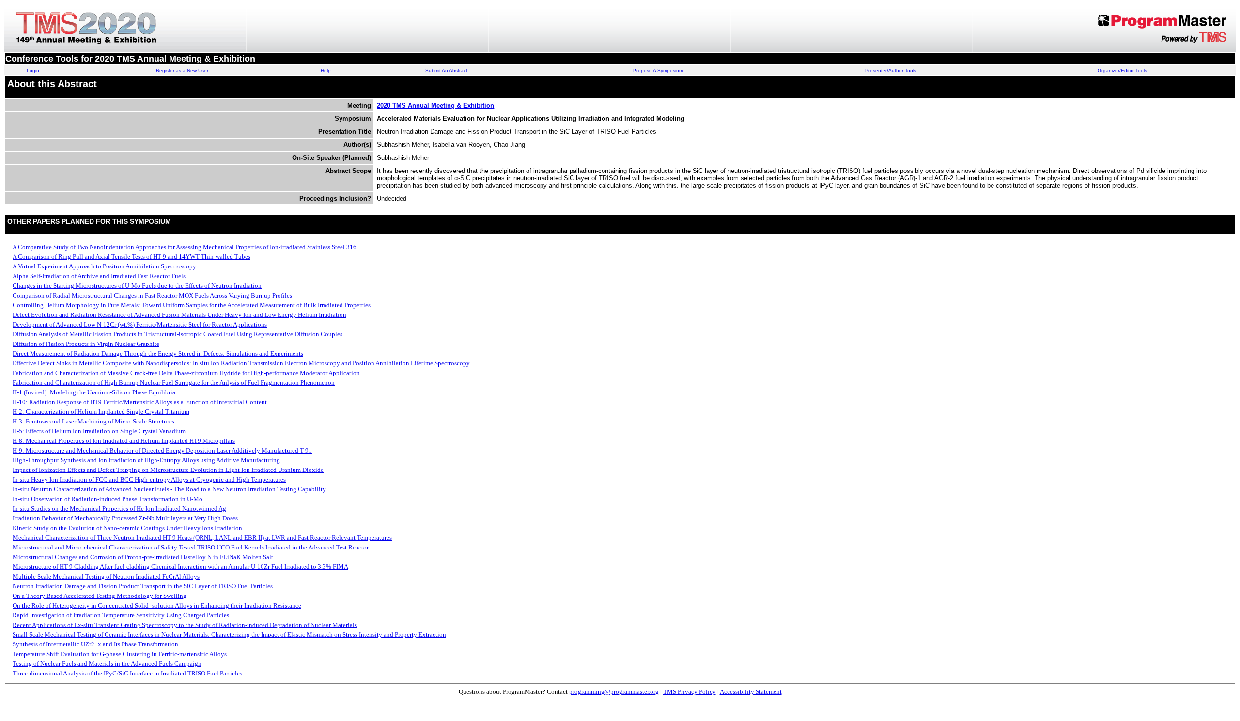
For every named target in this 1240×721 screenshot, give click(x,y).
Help (326, 70)
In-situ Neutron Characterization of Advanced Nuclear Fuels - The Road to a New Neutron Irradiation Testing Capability (169, 489)
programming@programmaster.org (614, 691)
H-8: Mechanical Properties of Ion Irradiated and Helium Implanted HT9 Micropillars (124, 440)
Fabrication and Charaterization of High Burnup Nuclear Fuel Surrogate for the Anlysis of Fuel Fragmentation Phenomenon (174, 382)
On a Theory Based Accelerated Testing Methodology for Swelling (99, 595)
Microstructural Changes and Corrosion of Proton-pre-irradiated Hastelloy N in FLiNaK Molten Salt (143, 557)
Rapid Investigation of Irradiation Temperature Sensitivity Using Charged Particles (121, 615)
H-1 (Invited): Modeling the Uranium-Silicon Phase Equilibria (94, 392)
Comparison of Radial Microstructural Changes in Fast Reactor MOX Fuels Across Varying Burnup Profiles (152, 295)
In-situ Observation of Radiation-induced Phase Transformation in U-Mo (107, 498)
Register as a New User (182, 70)
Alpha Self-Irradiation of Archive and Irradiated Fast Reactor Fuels (99, 276)
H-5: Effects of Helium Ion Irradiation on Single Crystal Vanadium (99, 431)
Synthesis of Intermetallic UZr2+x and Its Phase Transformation (95, 644)
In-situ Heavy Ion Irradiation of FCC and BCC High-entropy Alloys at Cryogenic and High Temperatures (149, 479)
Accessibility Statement (751, 691)
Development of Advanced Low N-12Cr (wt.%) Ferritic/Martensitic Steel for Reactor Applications (140, 324)
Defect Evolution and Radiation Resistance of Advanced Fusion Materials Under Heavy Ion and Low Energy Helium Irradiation (179, 314)
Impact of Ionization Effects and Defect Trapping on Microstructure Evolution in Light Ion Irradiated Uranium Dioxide (168, 469)
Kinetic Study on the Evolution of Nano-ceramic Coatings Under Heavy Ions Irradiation (127, 528)
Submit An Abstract (446, 70)
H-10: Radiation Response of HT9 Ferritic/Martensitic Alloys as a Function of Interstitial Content (140, 402)
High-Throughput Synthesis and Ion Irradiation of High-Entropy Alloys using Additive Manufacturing (146, 460)
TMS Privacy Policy (689, 691)
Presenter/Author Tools (890, 70)
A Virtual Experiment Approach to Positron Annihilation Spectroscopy (104, 266)
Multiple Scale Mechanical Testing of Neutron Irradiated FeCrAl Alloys (106, 576)
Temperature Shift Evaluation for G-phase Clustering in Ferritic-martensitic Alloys (120, 654)
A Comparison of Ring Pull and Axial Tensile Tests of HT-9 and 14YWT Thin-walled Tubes (131, 256)
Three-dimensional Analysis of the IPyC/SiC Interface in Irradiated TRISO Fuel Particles (127, 673)
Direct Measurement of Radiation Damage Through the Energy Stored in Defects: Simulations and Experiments (158, 353)
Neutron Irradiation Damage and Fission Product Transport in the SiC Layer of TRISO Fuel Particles (143, 586)
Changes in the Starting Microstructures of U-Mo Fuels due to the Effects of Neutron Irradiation (137, 285)
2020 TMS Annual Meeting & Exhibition (435, 105)
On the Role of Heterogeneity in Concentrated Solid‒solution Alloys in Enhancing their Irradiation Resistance (157, 605)
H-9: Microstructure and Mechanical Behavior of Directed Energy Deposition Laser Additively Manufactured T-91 (162, 450)
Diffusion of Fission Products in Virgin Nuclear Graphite (86, 343)
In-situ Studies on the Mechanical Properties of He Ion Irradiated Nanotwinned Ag (119, 508)
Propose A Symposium (658, 70)
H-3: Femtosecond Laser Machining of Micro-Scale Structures (93, 421)
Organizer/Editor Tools (1122, 70)
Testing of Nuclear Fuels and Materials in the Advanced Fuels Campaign (107, 663)
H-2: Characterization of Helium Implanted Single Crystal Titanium (101, 411)
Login (33, 70)
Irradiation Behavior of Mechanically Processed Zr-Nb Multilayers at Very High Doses (125, 518)
